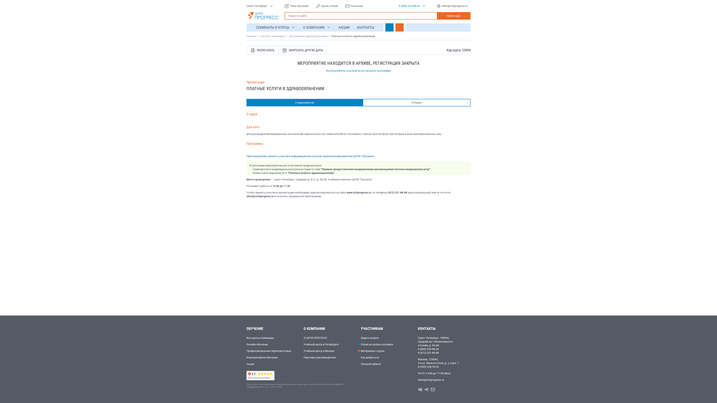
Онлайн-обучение (257, 344)
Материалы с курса (372, 350)
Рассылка (357, 5)
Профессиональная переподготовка (268, 350)
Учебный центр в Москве (319, 350)
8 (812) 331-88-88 (428, 352)
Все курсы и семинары (260, 337)
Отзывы (417, 102)
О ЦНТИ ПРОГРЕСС (315, 337)
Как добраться (370, 357)
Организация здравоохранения (308, 36)
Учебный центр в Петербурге (321, 344)
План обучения (299, 5)
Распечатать (265, 50)
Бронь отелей (329, 5)
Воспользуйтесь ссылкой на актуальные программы (358, 70)
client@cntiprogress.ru (431, 379)
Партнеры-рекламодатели (320, 357)
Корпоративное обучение (262, 357)
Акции (250, 364)
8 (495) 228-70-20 (428, 366)
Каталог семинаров (273, 36)
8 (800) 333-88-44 (428, 349)
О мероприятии (304, 102)
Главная (251, 36)
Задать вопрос (370, 337)
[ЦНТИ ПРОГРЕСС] (263, 16)
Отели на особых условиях (377, 344)
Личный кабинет (371, 364)
